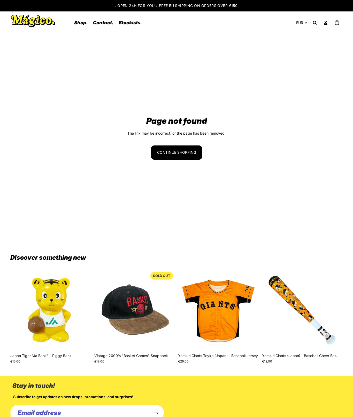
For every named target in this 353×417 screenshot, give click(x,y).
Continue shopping (176, 152)
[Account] (325, 22)
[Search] (314, 22)
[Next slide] (83, 310)
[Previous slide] (18, 310)
